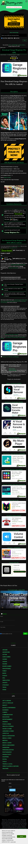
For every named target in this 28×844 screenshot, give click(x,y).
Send (25, 633)
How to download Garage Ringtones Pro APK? (10, 277)
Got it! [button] (21, 836)
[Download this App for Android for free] (6, 250)
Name (1, 616)
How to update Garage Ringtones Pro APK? (10, 306)
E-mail (1, 621)
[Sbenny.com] (11, 2)
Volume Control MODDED (14, 530)
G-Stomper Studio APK (14, 562)
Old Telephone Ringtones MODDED (13, 515)
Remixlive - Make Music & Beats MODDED (14, 469)
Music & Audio (7, 177)
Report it (19, 246)
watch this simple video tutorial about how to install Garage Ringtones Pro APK (14, 300)
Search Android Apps (14, 32)
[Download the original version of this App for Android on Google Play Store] (6, 258)
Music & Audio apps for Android (11, 334)
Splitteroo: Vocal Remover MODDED (13, 383)
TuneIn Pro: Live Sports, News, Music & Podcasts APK (14, 484)
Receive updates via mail (7, 633)
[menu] (26, 1)
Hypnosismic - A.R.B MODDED (13, 547)
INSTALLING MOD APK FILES (18, 265)
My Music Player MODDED (13, 437)
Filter (25, 40)
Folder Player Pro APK (13, 500)
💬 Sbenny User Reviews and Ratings (10, 356)
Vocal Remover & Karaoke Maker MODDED (14, 402)
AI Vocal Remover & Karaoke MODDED (14, 419)
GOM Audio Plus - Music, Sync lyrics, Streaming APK (14, 454)
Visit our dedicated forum (13, 247)
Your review (2, 627)
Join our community (13, 268)
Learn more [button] (13, 841)
